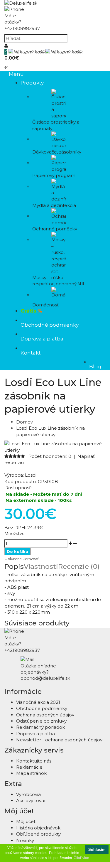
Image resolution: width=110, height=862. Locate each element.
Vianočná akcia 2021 (38, 702)
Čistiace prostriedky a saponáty (55, 125)
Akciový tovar (31, 800)
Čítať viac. (82, 858)
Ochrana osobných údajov (45, 715)
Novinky (25, 840)
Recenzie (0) (78, 566)
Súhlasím (97, 849)
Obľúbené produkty (38, 834)
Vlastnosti (41, 566)
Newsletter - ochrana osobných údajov (59, 740)
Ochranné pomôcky (54, 229)
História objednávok (38, 828)
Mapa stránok (31, 773)
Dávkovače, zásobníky (56, 152)
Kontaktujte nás (33, 761)
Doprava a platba (35, 733)
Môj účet (25, 821)
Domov (24, 422)
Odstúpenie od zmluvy (41, 721)
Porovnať (31, 558)
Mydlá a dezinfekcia (54, 205)
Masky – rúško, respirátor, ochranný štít (58, 280)
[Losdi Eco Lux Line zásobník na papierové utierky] (55, 450)
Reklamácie (29, 767)
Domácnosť (45, 305)
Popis (14, 566)
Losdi (30, 475)
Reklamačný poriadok (40, 727)
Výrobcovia (28, 794)
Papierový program (53, 175)
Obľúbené (12, 558)
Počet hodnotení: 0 (49, 456)
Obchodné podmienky (41, 708)
